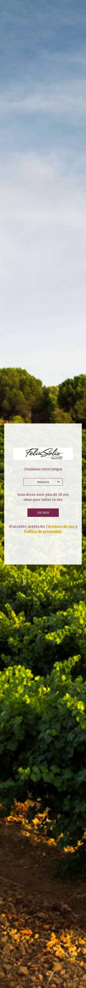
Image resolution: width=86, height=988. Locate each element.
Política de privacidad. (43, 531)
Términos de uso (60, 526)
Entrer (43, 513)
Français (43, 482)
